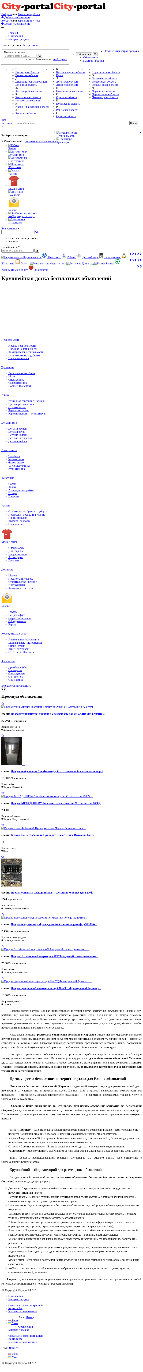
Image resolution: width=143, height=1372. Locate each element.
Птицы (12, 493)
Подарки (13, 560)
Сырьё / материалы (19, 618)
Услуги (5, 505)
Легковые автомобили (21, 373)
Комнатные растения (20, 588)
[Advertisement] (71, 309)
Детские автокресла (20, 438)
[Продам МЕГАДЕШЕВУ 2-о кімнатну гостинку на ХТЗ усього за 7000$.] (47, 796)
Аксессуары (15, 557)
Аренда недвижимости (22, 345)
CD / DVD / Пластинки (22, 652)
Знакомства (8, 661)
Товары (12, 611)
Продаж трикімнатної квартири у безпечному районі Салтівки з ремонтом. (58, 713)
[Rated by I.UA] (26, 1320)
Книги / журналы (18, 648)
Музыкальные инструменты (25, 642)
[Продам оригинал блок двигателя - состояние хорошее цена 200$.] (13, 885)
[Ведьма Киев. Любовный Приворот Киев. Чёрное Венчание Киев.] (43, 828)
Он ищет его (15, 676)
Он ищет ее (15, 670)
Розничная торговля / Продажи (26, 400)
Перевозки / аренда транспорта (26, 514)
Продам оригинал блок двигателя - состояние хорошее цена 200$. (52, 892)
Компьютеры (16, 459)
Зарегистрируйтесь (29, 14)
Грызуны (13, 496)
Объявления (15, 35)
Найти (133, 123)
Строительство (17, 407)
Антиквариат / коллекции (23, 639)
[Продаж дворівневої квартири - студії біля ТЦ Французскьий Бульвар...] (46, 981)
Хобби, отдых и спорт (14, 633)
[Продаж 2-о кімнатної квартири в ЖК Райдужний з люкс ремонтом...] (45, 949)
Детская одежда (17, 428)
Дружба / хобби (17, 667)
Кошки (12, 486)
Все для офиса (16, 615)
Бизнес (5, 605)
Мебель (12, 575)
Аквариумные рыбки (21, 490)
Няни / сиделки (17, 517)
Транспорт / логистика (21, 404)
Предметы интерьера (20, 578)
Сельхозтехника (17, 382)
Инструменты (16, 584)
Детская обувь (16, 431)
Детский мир (9, 422)
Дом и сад (7, 569)
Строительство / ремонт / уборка (27, 511)
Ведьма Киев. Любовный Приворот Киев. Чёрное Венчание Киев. (52, 835)
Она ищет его (16, 673)
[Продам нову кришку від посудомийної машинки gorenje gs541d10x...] (45, 917)
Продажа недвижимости (22, 348)
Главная (13, 32)
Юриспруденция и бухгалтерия (27, 413)
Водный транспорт (19, 385)
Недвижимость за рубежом (24, 355)
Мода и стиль (9, 541)
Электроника (9, 450)
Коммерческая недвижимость (25, 351)
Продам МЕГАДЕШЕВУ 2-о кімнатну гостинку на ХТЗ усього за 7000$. (56, 803)
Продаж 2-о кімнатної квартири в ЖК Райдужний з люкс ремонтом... (54, 956)
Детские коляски (18, 434)
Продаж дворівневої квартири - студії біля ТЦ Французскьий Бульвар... (56, 988)
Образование (16, 524)
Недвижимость (10, 339)
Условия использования (22, 1311)
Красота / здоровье (19, 520)
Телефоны (14, 456)
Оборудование (17, 621)
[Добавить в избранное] (2, 703)
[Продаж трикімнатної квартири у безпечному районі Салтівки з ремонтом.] (48, 706)
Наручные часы (17, 554)
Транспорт (7, 367)
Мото (11, 376)
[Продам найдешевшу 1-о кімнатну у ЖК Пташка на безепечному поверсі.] (13, 764)
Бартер (12, 624)
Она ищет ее (15, 679)
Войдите (6, 14)
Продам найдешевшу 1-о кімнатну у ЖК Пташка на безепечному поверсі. (57, 771)
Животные (7, 477)
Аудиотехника (16, 468)
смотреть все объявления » (41, 141)
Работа (5, 394)
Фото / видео (16, 462)
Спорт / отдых (16, 645)
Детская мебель (17, 441)
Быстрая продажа (18, 39)
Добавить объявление (17, 17)
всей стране (60, 59)
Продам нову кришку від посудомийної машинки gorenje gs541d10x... (54, 924)
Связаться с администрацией (25, 1305)
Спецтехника (16, 379)
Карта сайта (15, 1308)
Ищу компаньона (18, 358)
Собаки (12, 483)
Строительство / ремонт (22, 581)
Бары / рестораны (18, 410)
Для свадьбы (15, 550)
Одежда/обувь (16, 547)
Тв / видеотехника (19, 465)
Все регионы (30, 45)
